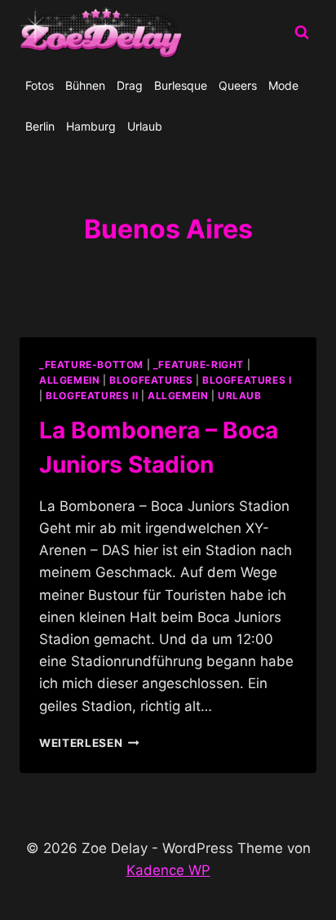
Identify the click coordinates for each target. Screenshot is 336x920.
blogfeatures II (92, 395)
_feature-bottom (91, 364)
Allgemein (178, 395)
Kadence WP (168, 870)
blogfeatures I (246, 380)
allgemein (69, 380)
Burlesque (180, 85)
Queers (238, 85)
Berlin (40, 126)
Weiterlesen (89, 742)
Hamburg (91, 126)
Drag (130, 85)
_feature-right (198, 364)
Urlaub (144, 126)
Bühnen (85, 85)
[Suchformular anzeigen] (301, 32)
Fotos (39, 85)
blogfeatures (150, 380)
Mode (283, 85)
